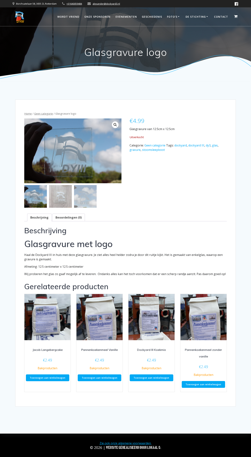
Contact (221, 16)
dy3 (208, 145)
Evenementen (126, 16)
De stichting (196, 16)
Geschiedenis (152, 16)
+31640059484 (74, 3)
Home (28, 113)
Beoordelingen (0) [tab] (68, 217)
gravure (135, 150)
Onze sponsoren (97, 16)
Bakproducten (47, 368)
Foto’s (172, 16)
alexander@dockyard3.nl (106, 3)
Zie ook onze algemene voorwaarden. (125, 443)
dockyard (180, 145)
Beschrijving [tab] (39, 217)
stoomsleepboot (153, 150)
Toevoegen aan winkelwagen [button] (47, 377)
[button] (115, 124)
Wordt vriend (68, 16)
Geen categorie (43, 113)
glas (215, 145)
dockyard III (196, 145)
